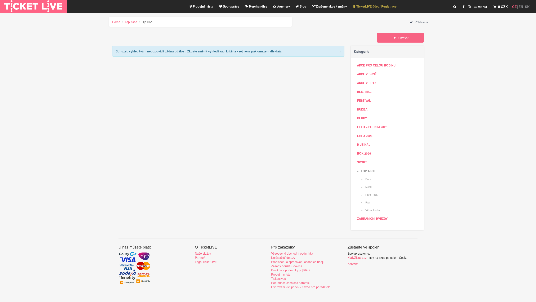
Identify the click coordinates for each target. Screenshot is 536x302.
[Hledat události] (454, 6)
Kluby (362, 118)
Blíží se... (364, 92)
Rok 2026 (364, 153)
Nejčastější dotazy (283, 257)
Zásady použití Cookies (286, 266)
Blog (302, 6)
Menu (482, 6)
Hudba (362, 109)
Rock (368, 179)
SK (527, 6)
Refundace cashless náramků (291, 283)
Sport (362, 162)
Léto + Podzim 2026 (372, 127)
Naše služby (203, 253)
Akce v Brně (367, 74)
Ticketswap (278, 278)
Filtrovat (402, 38)
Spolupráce (230, 6)
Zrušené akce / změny (331, 6)
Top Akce (131, 22)
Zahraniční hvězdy (372, 218)
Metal (368, 187)
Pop (367, 202)
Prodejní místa (202, 6)
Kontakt (353, 264)
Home (116, 22)
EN (520, 6)
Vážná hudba (372, 210)
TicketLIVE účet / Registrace (376, 6)
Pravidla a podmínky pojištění (290, 270)
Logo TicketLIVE (206, 262)
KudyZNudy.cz (357, 257)
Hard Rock (371, 194)
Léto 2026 (364, 136)
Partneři (200, 257)
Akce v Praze (367, 83)
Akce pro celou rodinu (376, 65)
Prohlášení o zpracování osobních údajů (298, 262)
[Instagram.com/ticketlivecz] (469, 6)
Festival (364, 100)
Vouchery (283, 6)
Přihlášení (421, 22)
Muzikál (363, 144)
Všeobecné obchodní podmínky (292, 253)
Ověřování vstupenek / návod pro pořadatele (300, 287)
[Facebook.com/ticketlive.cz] (464, 6)
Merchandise (257, 6)
